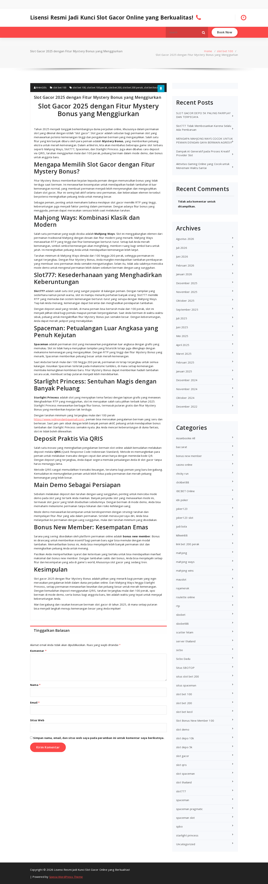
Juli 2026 (181, 248)
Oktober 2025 (185, 300)
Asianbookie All (185, 438)
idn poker (182, 500)
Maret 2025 (183, 353)
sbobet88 (182, 623)
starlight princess (187, 835)
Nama (35, 685)
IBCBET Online (185, 491)
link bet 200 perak (187, 544)
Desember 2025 (186, 283)
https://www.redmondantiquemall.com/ (59, 419)
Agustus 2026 (185, 239)
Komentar (38, 651)
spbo (179, 826)
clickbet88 (182, 482)
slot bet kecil (151, 87)
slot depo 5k (184, 747)
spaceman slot (185, 817)
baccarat (181, 447)
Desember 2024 (186, 380)
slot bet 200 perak (133, 87)
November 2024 (186, 389)
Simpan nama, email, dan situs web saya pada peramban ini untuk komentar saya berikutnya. (98, 738)
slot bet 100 (225, 51)
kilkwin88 (182, 535)
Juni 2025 (182, 327)
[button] (203, 32)
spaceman (182, 800)
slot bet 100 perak (97, 87)
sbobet (180, 614)
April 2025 (182, 345)
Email (35, 702)
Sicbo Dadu (183, 659)
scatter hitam (184, 632)
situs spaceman (186, 685)
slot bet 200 (114, 87)
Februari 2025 (185, 362)
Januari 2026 (184, 274)
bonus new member (189, 456)
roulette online (185, 597)
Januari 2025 (184, 371)
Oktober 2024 (185, 398)
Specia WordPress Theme (66, 877)
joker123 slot (184, 517)
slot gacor (182, 756)
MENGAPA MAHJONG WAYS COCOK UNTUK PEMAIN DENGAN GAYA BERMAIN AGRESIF (204, 140)
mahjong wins (185, 570)
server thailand (185, 641)
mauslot (181, 579)
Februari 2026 (185, 265)
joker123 (182, 509)
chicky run (182, 473)
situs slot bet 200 (187, 676)
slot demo (182, 729)
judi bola (181, 526)
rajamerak (182, 588)
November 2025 (186, 292)
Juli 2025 (181, 318)
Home (208, 51)
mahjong (181, 553)
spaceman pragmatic (189, 809)
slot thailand (184, 782)
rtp (178, 606)
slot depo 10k (185, 738)
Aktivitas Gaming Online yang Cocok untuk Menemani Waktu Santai (202, 166)
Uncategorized (185, 844)
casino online (184, 464)
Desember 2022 (186, 406)
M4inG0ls (41, 87)
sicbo (179, 650)
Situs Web (37, 720)
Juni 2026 (182, 256)
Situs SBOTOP (185, 667)
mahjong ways (185, 562)
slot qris (181, 765)
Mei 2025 (182, 336)
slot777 (181, 791)
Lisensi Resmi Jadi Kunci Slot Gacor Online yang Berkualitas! (111, 17)
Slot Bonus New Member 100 (195, 720)
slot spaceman (185, 773)
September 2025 (187, 309)
